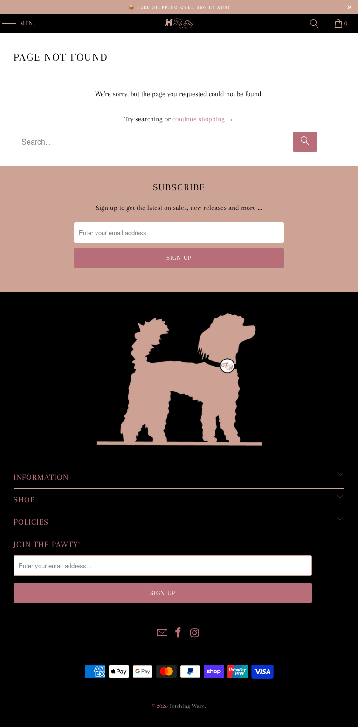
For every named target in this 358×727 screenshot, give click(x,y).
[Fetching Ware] (179, 23)
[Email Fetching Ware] (162, 633)
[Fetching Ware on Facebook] (179, 633)
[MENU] (4, 23)
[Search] (314, 23)
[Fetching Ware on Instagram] (195, 633)
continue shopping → (203, 119)
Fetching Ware (187, 706)
